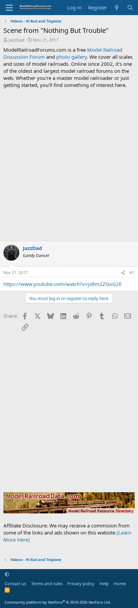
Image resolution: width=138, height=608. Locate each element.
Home (120, 583)
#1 (132, 272)
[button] (6, 574)
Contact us (15, 583)
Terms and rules (47, 583)
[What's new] (116, 7)
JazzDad (16, 40)
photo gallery (71, 56)
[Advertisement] (69, 165)
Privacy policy (80, 583)
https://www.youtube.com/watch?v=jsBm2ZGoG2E (62, 284)
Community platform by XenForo (58, 602)
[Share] (123, 273)
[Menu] (9, 7)
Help (104, 583)
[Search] (130, 7)
